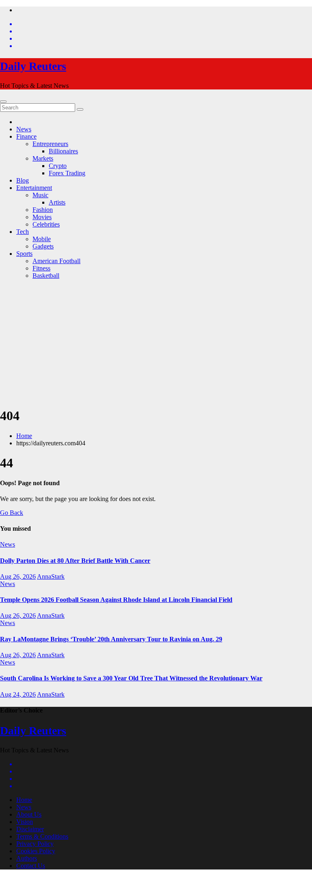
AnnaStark (51, 576)
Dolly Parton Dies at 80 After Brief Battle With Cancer (75, 560)
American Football (56, 260)
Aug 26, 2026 (18, 576)
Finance (26, 136)
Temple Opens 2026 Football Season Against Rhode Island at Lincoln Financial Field (116, 599)
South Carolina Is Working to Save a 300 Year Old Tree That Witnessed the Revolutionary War (131, 678)
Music (40, 195)
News (23, 129)
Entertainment (34, 187)
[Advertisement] (156, 343)
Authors (26, 858)
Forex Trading (67, 173)
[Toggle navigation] (3, 101)
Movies (42, 217)
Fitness (41, 268)
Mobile (41, 238)
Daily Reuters (33, 66)
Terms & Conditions (42, 836)
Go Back (11, 512)
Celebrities (46, 224)
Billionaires (63, 151)
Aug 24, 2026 (18, 694)
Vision (24, 821)
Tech (22, 231)
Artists (57, 202)
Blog (22, 180)
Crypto (58, 165)
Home (24, 435)
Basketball (45, 275)
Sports (24, 253)
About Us (28, 814)
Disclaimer (30, 829)
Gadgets (43, 246)
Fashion (42, 209)
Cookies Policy (35, 851)
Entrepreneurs (50, 143)
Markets (42, 158)
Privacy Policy (35, 843)
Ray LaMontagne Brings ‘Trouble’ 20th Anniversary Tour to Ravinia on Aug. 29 (111, 639)
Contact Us (30, 865)
